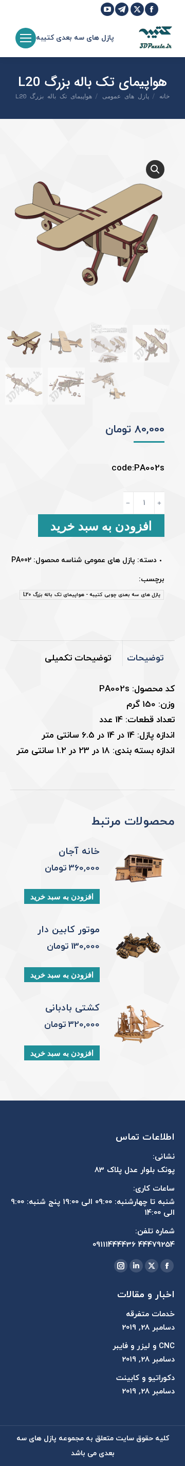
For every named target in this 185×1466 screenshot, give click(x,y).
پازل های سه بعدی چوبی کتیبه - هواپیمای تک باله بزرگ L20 (91, 595)
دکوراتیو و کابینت (145, 1378)
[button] (155, 169)
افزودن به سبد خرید (101, 525)
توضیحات (145, 658)
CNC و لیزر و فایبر (144, 1346)
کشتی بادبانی (72, 1008)
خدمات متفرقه (150, 1314)
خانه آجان (79, 852)
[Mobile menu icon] (25, 38)
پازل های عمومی (109, 560)
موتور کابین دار (69, 930)
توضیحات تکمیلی (78, 658)
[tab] (149, 653)
